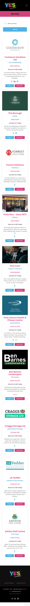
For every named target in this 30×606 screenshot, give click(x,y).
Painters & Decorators (15, 481)
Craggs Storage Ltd (15, 426)
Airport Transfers (15, 269)
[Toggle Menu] (26, 5)
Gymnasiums (15, 323)
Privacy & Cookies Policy (15, 593)
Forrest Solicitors (15, 165)
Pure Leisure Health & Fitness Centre (15, 319)
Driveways (15, 377)
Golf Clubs (15, 534)
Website (9, 86)
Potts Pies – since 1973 (15, 214)
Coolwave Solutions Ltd (15, 58)
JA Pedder (15, 477)
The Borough (15, 113)
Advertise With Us (21, 583)
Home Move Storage (15, 429)
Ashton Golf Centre (15, 531)
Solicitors (15, 168)
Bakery (15, 217)
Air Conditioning (15, 62)
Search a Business (9, 583)
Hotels (15, 116)
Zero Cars (15, 265)
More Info (20, 86)
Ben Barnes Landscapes (15, 373)
